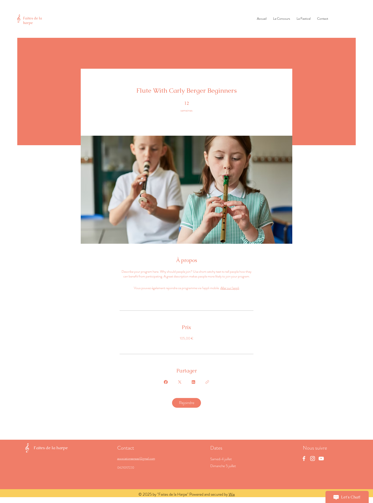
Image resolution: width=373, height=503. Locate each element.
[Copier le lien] (207, 382)
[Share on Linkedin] (193, 382)
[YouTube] (321, 458)
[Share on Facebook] (165, 382)
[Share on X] (179, 382)
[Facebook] (304, 458)
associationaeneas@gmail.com (136, 458)
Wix (232, 494)
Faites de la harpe (32, 20)
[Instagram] (312, 458)
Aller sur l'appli (229, 287)
